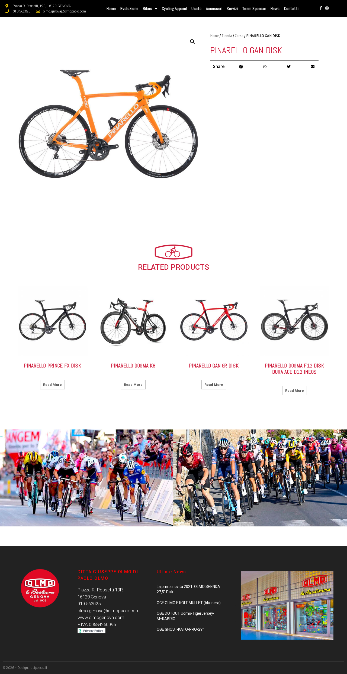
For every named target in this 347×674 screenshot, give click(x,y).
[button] (241, 67)
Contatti (291, 8)
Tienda (226, 35)
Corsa (239, 35)
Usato (196, 8)
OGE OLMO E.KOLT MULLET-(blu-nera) (189, 603)
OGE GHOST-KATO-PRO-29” (180, 629)
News (275, 8)
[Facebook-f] (321, 8)
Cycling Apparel (174, 8)
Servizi (232, 8)
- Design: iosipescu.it (30, 668)
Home (111, 8)
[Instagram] (327, 8)
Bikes (147, 8)
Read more (52, 385)
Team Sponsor (254, 8)
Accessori (214, 8)
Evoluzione (129, 8)
